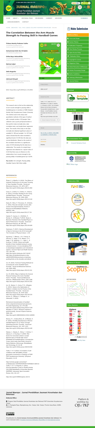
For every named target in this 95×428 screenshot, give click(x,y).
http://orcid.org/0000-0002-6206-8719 (15, 60)
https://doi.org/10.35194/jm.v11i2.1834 (21, 90)
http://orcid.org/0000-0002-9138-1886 (14, 75)
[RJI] (78, 168)
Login (87, 1)
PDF (42, 78)
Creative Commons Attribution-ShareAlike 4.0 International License (40, 420)
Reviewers (39, 18)
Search (85, 18)
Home (8, 18)
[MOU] (78, 216)
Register (80, 1)
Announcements (13, 22)
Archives (58, 18)
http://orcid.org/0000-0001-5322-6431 (15, 47)
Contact (25, 22)
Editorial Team (27, 18)
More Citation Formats (48, 120)
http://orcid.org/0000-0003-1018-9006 (15, 82)
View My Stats (81, 340)
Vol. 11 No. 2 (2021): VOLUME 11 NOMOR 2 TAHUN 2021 (35, 27)
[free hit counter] (73, 340)
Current (49, 18)
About (15, 18)
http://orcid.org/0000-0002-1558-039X (15, 67)
